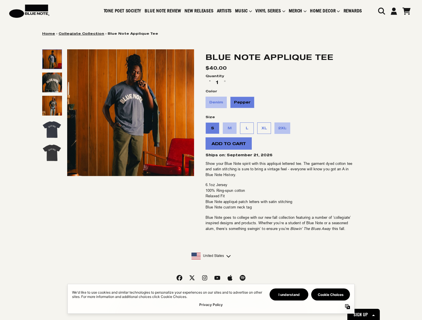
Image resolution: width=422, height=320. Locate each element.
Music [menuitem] (241, 11)
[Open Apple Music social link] (230, 278)
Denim (216, 102)
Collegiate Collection (81, 33)
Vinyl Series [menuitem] (268, 11)
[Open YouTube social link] (217, 278)
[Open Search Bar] (381, 11)
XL (264, 128)
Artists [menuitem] (224, 11)
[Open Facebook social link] (179, 278)
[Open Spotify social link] (242, 278)
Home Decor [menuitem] (323, 11)
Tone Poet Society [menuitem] (123, 11)
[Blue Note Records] (29, 11)
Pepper (242, 102)
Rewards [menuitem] (353, 11)
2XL (282, 128)
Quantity (215, 76)
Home (48, 33)
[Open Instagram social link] (204, 278)
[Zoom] (130, 112)
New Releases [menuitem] (199, 11)
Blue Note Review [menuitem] (163, 11)
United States (213, 256)
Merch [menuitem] (295, 11)
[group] (52, 59)
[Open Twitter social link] (192, 278)
